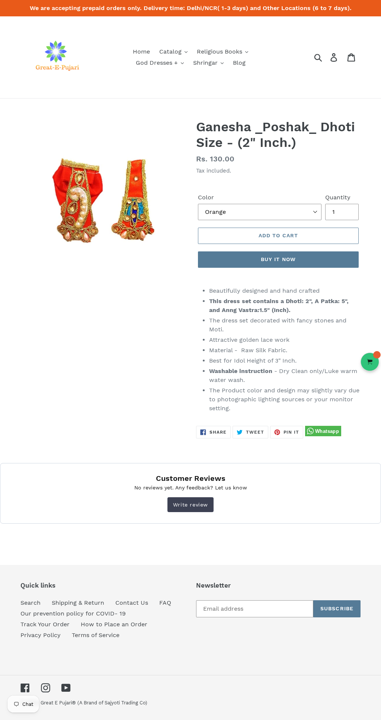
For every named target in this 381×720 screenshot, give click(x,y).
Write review (190, 505)
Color (206, 197)
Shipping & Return (78, 602)
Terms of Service (95, 635)
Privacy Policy (40, 635)
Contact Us (131, 602)
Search (30, 602)
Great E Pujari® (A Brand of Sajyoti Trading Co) (94, 702)
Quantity (337, 197)
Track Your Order (45, 624)
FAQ (165, 602)
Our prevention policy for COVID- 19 (73, 613)
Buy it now (278, 259)
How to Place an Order (114, 624)
